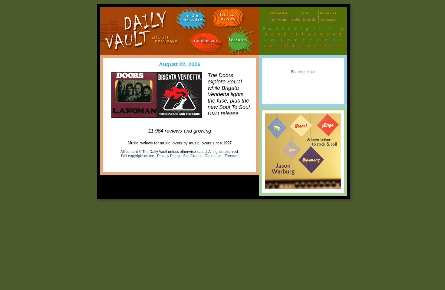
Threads (231, 156)
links (304, 13)
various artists (305, 47)
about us (328, 13)
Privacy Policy (168, 156)
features (238, 40)
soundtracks (306, 41)
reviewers (278, 13)
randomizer (205, 41)
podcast (328, 20)
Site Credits (192, 156)
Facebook (213, 156)
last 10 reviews (227, 17)
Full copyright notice (137, 156)
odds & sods (304, 20)
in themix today (192, 18)
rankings (278, 20)
